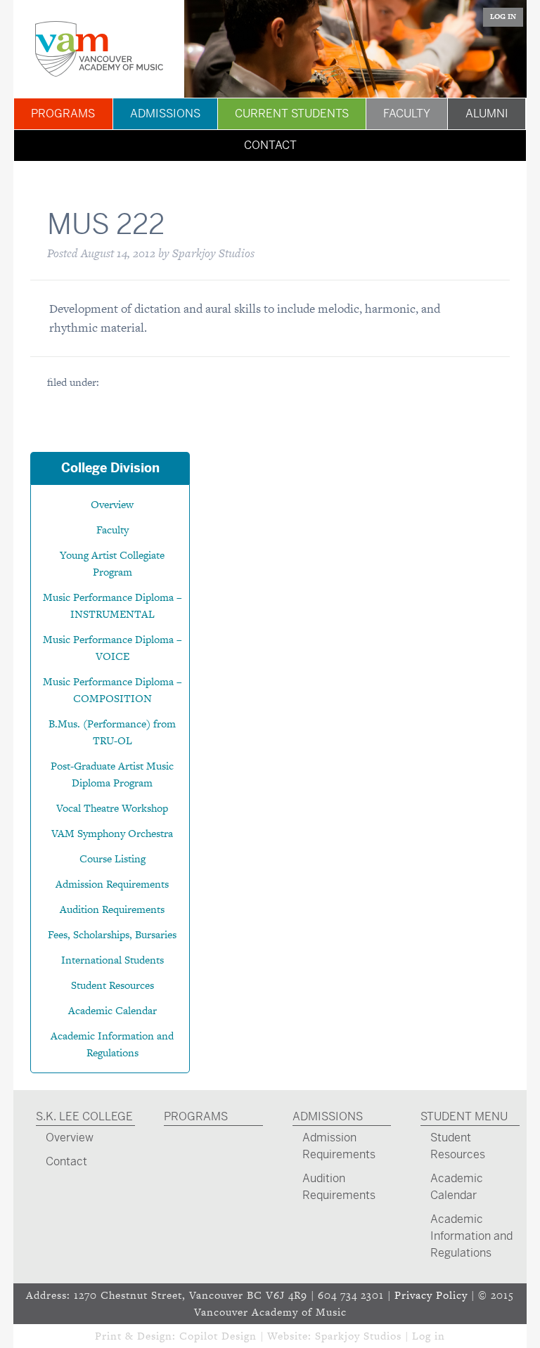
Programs (63, 113)
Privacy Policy (431, 1295)
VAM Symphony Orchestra (112, 833)
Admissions (165, 113)
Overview (112, 504)
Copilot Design (218, 1335)
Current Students (292, 113)
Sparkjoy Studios (358, 1335)
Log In (503, 16)
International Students (112, 959)
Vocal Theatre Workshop (112, 808)
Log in (428, 1335)
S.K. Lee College (84, 1116)
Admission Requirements (112, 883)
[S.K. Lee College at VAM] (98, 49)
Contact (270, 145)
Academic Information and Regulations (471, 1236)
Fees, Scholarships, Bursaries (112, 934)
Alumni (486, 113)
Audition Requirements (112, 909)
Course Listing (112, 858)
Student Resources (112, 985)
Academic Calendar (112, 1010)
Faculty (406, 113)
